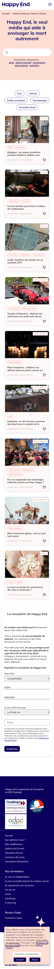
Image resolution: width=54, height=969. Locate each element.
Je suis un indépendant (17, 876)
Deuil (8, 894)
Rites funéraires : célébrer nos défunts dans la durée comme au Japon (24, 370)
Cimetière (13, 255)
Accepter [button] (20, 959)
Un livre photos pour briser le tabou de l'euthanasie (26, 207)
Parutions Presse (14, 852)
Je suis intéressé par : (15, 707)
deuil (11, 62)
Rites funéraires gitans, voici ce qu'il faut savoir (26, 534)
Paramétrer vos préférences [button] (27, 954)
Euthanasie (13, 201)
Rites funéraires (29, 309)
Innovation (20, 147)
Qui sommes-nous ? (15, 839)
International (38, 255)
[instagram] (10, 964)
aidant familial (23, 62)
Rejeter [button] (35, 959)
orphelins (34, 65)
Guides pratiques (16, 100)
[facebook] (6, 964)
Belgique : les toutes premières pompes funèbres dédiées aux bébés (23, 155)
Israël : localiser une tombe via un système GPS (25, 261)
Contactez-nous (13, 917)
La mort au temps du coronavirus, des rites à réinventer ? (25, 588)
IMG (10, 147)
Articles (33, 93)
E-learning (10, 902)
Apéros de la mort (14, 848)
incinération (39, 62)
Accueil (5, 13)
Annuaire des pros (15, 857)
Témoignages (40, 100)
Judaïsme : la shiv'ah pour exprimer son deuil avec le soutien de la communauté (26, 424)
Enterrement (14, 470)
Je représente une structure (19, 885)
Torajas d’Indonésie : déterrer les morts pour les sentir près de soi (24, 315)
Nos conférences (14, 844)
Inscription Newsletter (17, 861)
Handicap (10, 898)
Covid (19, 582)
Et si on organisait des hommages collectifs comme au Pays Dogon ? (25, 481)
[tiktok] (16, 964)
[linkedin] (13, 964)
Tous (19, 93)
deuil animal (21, 65)
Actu (11, 582)
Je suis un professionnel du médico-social (27, 881)
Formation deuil (27, 107)
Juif (10, 416)
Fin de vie (26, 201)
